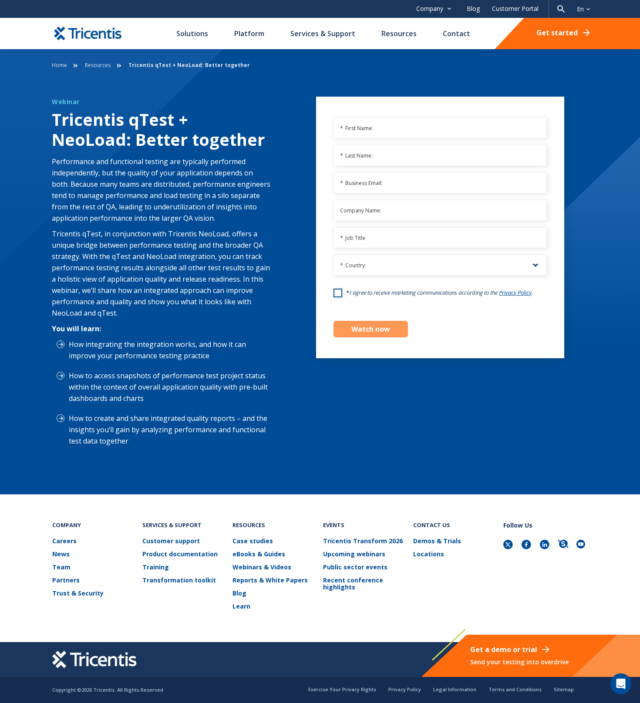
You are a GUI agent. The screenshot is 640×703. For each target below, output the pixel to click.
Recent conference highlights (353, 584)
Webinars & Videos (261, 567)
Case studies (252, 541)
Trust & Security (78, 593)
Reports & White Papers (270, 580)
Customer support (171, 541)
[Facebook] (527, 545)
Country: (353, 265)
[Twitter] (509, 545)
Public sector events (355, 567)
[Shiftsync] (563, 545)
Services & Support (322, 33)
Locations (428, 554)
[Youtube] (582, 545)
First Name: (356, 128)
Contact (456, 33)
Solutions (192, 33)
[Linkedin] (545, 545)
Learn (241, 606)
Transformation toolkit (179, 580)
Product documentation (180, 554)
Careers (64, 541)
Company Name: (360, 210)
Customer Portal (515, 8)
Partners (66, 580)
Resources (399, 33)
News (61, 554)
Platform (249, 33)
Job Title (352, 238)
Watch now (370, 329)
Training (155, 567)
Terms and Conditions (515, 689)
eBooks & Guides (258, 554)
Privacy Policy (515, 292)
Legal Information (454, 689)
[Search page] (561, 8)
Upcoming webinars (354, 554)
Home (59, 65)
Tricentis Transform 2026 (363, 541)
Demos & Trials (437, 541)
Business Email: (361, 183)
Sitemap (564, 689)
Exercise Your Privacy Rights (342, 689)
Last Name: (356, 155)
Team (61, 567)
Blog (473, 8)
